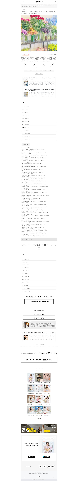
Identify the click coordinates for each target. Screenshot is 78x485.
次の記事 (42, 344)
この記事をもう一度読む (39, 318)
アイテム (33, 5)
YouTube (43, 66)
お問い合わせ (39, 476)
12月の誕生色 (27, 138)
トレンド (24, 9)
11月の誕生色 (26, 136)
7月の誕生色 (26, 124)
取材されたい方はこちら (45, 473)
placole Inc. (38, 479)
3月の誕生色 (26, 112)
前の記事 (35, 344)
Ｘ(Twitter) (34, 66)
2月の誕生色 (26, 109)
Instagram (52, 66)
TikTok (26, 66)
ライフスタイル (28, 5)
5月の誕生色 (26, 118)
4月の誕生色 (26, 115)
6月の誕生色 (26, 121)
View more (39, 418)
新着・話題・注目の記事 (39, 310)
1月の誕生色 (26, 107)
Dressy (39, 1)
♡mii (31, 321)
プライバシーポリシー (39, 473)
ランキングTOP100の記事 (39, 314)
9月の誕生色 (26, 130)
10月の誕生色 (27, 133)
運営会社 (30, 473)
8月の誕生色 (26, 127)
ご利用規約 (33, 473)
